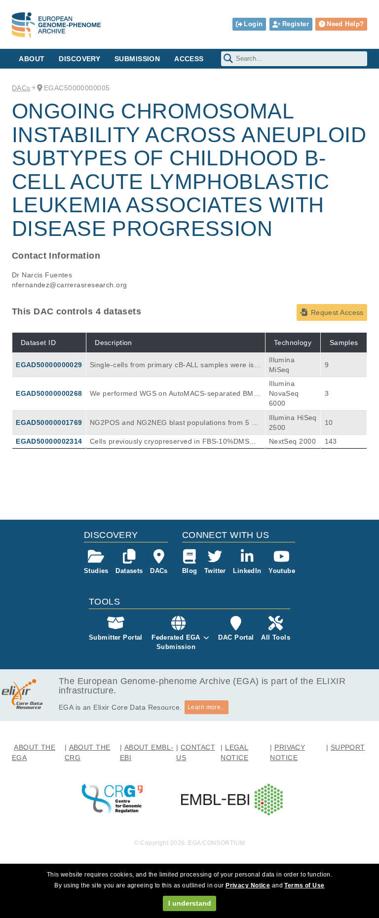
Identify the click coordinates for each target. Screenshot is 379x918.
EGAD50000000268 (49, 393)
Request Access (337, 312)
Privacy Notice (248, 885)
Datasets (129, 570)
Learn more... (207, 707)
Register (295, 24)
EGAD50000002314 (49, 441)
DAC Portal (236, 637)
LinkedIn (247, 570)
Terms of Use (304, 885)
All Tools (275, 637)
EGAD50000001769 (49, 422)
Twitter (215, 570)
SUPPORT (348, 747)
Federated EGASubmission (176, 642)
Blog (189, 570)
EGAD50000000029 (49, 365)
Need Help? (345, 24)
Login (253, 24)
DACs (21, 88)
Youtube (281, 570)
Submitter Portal (116, 637)
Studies (96, 570)
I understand (189, 903)
